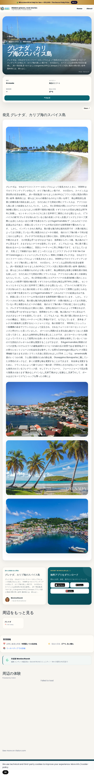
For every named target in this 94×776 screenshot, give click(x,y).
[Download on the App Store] (59, 585)
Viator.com (20, 750)
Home (79, 8)
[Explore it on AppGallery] (69, 591)
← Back (10, 36)
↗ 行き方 (47, 98)
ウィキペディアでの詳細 (15, 648)
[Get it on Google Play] (79, 585)
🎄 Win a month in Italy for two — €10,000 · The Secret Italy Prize (46, 2)
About (89, 8)
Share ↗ (87, 108)
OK (5, 772)
